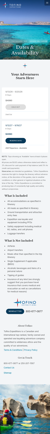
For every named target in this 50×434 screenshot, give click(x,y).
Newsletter (15, 311)
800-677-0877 (34, 311)
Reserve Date (16, 141)
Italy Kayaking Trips (19, 41)
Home (7, 41)
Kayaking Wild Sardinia (39, 41)
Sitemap (7, 373)
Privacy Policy (30, 350)
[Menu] (47, 3)
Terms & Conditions (13, 350)
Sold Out (16, 107)
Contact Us (9, 367)
